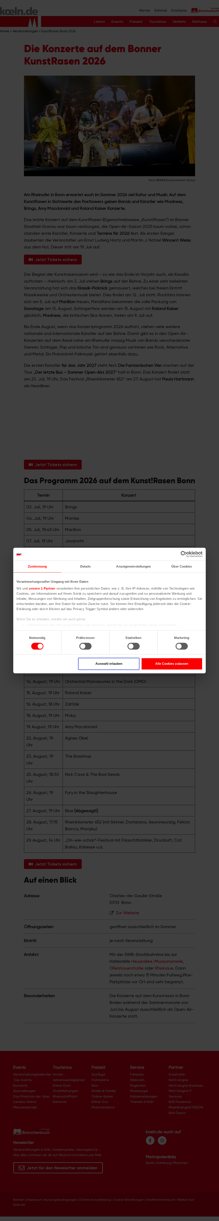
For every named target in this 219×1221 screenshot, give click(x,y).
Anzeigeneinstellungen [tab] (133, 566)
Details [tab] (85, 566)
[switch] (85, 646)
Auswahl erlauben (108, 663)
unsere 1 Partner (42, 588)
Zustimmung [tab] (37, 566)
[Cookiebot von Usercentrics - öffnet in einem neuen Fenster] (184, 554)
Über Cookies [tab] (181, 566)
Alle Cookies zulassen (171, 663)
